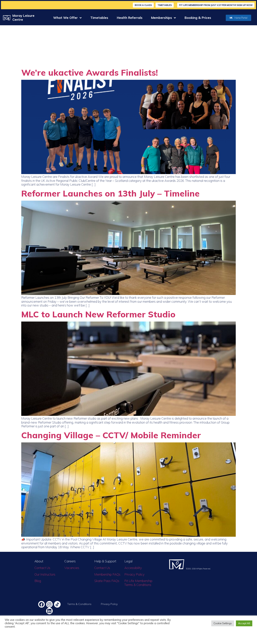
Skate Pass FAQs (106, 581)
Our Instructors (44, 574)
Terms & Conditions (79, 604)
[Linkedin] (49, 611)
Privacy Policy (134, 574)
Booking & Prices (198, 18)
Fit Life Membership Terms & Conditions (138, 582)
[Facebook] (41, 604)
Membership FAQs (107, 574)
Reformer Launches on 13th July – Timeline (110, 193)
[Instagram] (49, 604)
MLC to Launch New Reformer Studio (98, 314)
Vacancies (71, 568)
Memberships (161, 18)
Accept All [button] (244, 623)
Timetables (99, 18)
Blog (37, 581)
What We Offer (65, 18)
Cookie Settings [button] (223, 623)
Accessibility (133, 568)
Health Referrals (129, 18)
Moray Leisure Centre (23, 17)
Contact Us (42, 568)
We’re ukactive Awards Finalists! (89, 72)
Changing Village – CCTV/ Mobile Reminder (111, 435)
